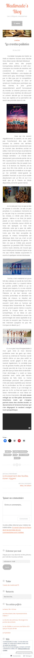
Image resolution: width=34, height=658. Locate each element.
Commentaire (24, 519)
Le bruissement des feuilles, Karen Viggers (15, 476)
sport (17, 458)
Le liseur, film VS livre (9, 609)
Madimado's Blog (17, 8)
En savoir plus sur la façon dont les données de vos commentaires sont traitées (17, 529)
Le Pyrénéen (7, 633)
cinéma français (20, 451)
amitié (8, 451)
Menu (17, 23)
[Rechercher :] (17, 597)
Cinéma (17, 40)
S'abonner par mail (13, 551)
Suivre (7, 567)
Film (15, 455)
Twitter (8, 581)
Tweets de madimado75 (11, 585)
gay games (24, 455)
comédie (7, 455)
